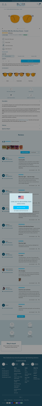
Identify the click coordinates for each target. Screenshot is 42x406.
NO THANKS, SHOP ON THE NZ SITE (21, 210)
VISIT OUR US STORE (21, 207)
